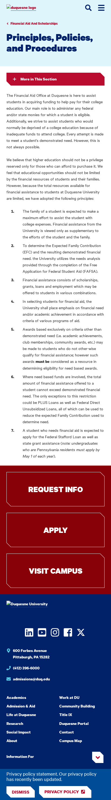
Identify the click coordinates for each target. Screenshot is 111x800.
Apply (55, 530)
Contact (66, 732)
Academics (16, 697)
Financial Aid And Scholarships (34, 23)
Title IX (65, 714)
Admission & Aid (20, 706)
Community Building (77, 706)
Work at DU (69, 697)
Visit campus (55, 571)
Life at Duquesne (21, 714)
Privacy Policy (61, 792)
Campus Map (70, 740)
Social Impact (18, 732)
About (11, 740)
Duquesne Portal (74, 723)
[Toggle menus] (101, 8)
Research (14, 723)
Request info (55, 489)
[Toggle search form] (88, 8)
